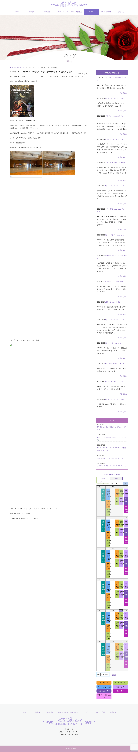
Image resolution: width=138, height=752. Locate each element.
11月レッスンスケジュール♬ (115, 139)
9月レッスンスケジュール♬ (114, 320)
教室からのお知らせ (76, 12)
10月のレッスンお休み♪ (113, 302)
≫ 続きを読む (122, 93)
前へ (104, 478)
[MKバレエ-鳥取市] (69, 3)
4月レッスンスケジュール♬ (114, 381)
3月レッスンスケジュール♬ (114, 98)
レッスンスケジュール (61, 12)
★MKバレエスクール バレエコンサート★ (112, 466)
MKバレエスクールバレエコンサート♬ (110, 458)
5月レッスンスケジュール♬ (114, 363)
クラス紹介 (47, 12)
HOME (17, 12)
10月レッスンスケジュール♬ (115, 162)
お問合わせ (121, 12)
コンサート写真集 (106, 12)
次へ (102, 482)
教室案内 (31, 12)
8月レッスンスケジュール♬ (114, 186)
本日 (116, 478)
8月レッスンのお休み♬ (113, 343)
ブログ (91, 12)
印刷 (113, 675)
